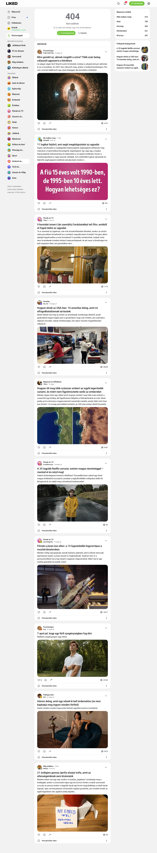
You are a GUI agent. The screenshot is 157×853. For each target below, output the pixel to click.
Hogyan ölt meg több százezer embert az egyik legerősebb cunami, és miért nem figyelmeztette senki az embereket (70, 390)
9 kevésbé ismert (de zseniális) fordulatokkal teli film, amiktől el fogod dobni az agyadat (72, 226)
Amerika (46, 301)
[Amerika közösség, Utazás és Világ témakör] (39, 302)
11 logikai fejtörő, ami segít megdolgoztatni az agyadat (68, 144)
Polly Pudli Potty (48, 53)
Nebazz (45, 768)
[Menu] (106, 52)
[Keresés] (118, 3)
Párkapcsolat (48, 695)
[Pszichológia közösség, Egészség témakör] (39, 51)
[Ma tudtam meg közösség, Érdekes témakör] (39, 139)
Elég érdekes (48, 766)
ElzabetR (46, 140)
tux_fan (45, 304)
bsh (44, 697)
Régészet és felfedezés (52, 382)
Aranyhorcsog (48, 464)
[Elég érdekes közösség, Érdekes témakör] (39, 767)
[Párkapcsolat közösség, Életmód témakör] (39, 696)
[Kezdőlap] (12, 3)
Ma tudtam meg (49, 138)
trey (44, 629)
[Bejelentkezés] (148, 3)
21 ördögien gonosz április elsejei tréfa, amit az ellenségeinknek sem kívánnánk (64, 774)
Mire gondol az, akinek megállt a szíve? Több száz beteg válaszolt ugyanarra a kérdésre (68, 59)
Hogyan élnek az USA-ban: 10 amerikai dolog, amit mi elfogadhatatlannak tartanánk (67, 309)
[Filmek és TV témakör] (39, 219)
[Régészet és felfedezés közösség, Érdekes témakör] (39, 383)
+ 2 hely (56, 766)
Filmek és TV (48, 218)
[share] (50, 123)
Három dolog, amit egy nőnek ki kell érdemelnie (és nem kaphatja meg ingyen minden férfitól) (69, 703)
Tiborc (45, 220)
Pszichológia (48, 51)
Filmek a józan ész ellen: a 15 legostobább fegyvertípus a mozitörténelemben (69, 548)
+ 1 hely (58, 138)
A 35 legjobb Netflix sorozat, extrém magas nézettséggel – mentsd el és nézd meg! (70, 470)
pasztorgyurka (48, 542)
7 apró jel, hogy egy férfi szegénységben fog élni (64, 633)
